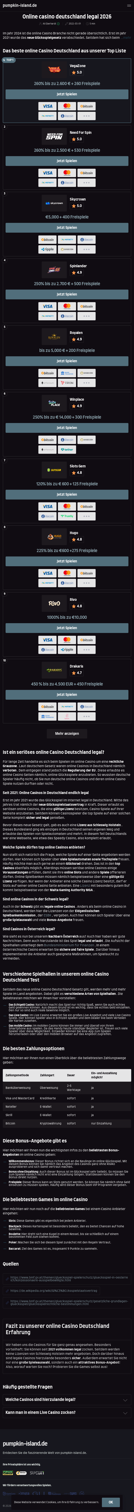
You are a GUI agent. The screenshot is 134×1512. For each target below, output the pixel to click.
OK (111, 1502)
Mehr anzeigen (67, 733)
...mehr (126, 37)
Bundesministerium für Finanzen (69, 945)
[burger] (129, 5)
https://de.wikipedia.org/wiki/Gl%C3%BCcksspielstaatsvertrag (53, 1290)
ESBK (47, 915)
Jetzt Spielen (67, 94)
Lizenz (85, 885)
